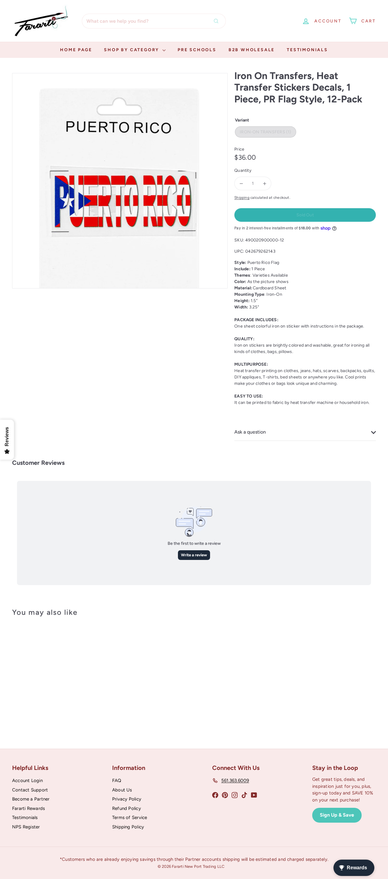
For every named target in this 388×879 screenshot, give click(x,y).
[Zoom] (119, 180)
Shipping (241, 197)
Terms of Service (129, 817)
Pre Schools (197, 49)
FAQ (117, 780)
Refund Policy (126, 808)
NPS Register (26, 827)
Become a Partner (30, 799)
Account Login (27, 780)
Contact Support (30, 790)
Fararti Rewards (28, 808)
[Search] (217, 21)
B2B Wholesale (252, 49)
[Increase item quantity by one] (264, 183)
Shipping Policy (128, 827)
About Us (122, 790)
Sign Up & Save (337, 815)
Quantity (242, 170)
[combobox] (154, 21)
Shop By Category (132, 49)
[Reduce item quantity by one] (241, 183)
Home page (76, 49)
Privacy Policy (126, 799)
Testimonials (307, 49)
